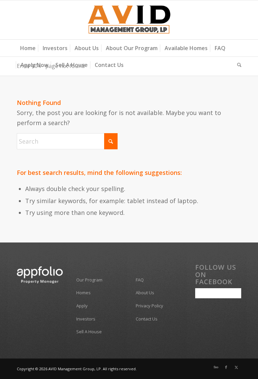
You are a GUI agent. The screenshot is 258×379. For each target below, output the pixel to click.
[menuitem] (28, 48)
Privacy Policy (149, 306)
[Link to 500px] (216, 367)
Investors (85, 319)
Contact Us (147, 319)
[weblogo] (129, 19)
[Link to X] (236, 367)
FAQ (140, 280)
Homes (83, 293)
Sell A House (89, 332)
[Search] (238, 64)
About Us (145, 293)
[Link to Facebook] (226, 367)
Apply (82, 306)
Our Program (89, 280)
